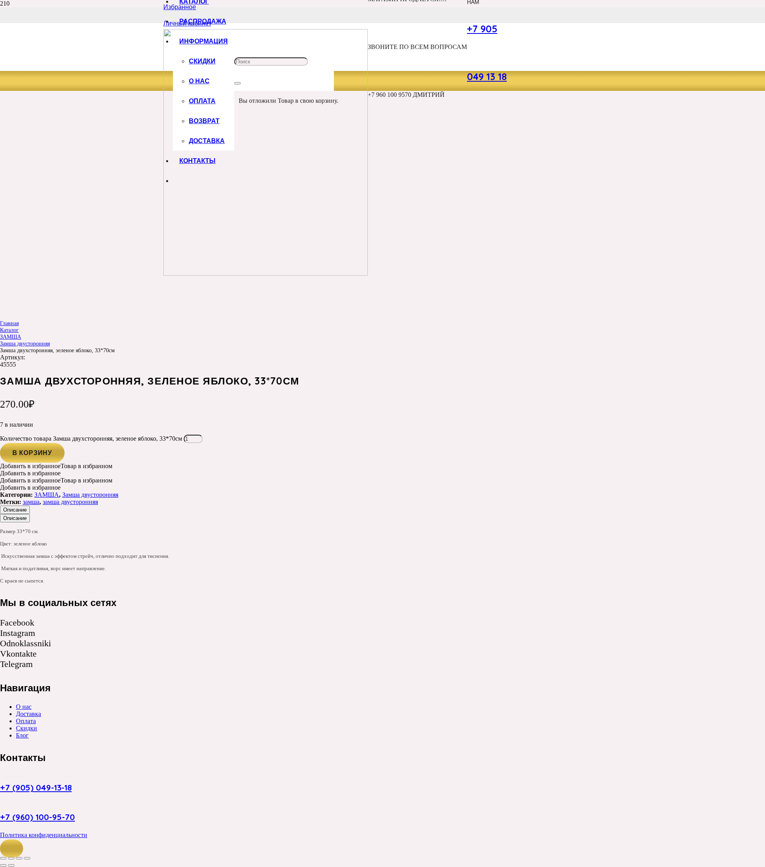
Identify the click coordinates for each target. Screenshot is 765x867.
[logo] (265, 273)
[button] (11, 849)
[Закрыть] (237, 83)
